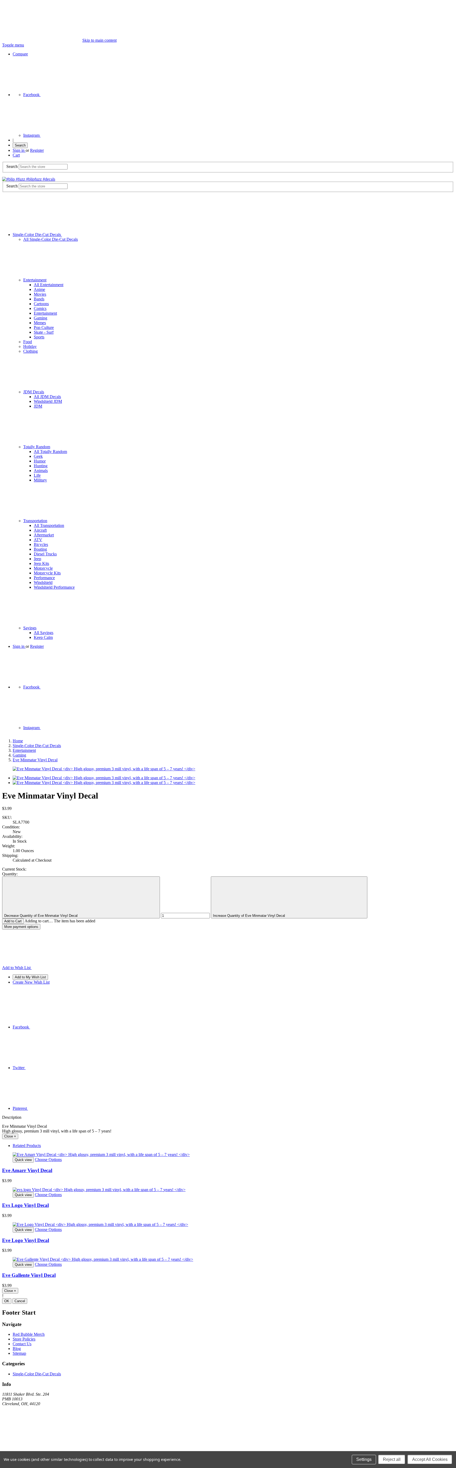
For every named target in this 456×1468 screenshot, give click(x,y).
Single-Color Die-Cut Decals (37, 234)
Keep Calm (43, 637)
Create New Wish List (31, 982)
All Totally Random (50, 451)
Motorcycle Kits (47, 573)
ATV (38, 539)
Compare (20, 54)
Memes (40, 322)
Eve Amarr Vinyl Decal (27, 1170)
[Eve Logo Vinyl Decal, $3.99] (228, 1224)
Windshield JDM (48, 401)
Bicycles (41, 544)
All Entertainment (48, 284)
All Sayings (43, 632)
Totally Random (36, 447)
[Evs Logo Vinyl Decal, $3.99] (228, 1189)
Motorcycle (43, 568)
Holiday (30, 346)
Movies (40, 294)
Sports (39, 337)
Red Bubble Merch (29, 1334)
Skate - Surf (44, 332)
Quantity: (10, 874)
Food (27, 341)
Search (20, 145)
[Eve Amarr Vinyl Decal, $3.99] (228, 1154)
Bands (39, 299)
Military (40, 480)
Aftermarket (44, 535)
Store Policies (24, 1339)
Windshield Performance (54, 587)
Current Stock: (14, 869)
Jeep (37, 558)
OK (6, 1301)
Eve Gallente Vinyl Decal (29, 1275)
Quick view (23, 1160)
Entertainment (34, 280)
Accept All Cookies (430, 1459)
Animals (41, 470)
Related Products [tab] (27, 1145)
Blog (17, 1348)
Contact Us (22, 1344)
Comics (40, 308)
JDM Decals (33, 392)
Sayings (29, 628)
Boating (40, 549)
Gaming (40, 318)
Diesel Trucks (45, 554)
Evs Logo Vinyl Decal (25, 1205)
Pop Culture (44, 327)
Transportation (35, 520)
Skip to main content (99, 40)
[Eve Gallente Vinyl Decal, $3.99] (228, 1259)
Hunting (41, 466)
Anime (39, 289)
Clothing (30, 351)
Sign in (19, 150)
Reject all (392, 1459)
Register (37, 150)
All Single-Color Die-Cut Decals (50, 239)
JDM (38, 406)
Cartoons (41, 303)
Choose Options (48, 1159)
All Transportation (49, 525)
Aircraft (40, 530)
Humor (40, 461)
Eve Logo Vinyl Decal (25, 1240)
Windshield (43, 582)
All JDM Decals (47, 396)
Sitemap (19, 1353)
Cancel (20, 1301)
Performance (44, 577)
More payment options (21, 927)
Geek (38, 456)
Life (37, 475)
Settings (364, 1459)
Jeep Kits (41, 563)
